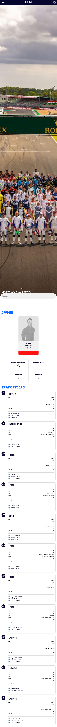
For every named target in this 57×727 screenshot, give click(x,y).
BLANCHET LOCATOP (15, 424)
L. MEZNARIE (12, 638)
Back (8, 305)
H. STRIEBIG (12, 455)
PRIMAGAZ (12, 394)
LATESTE (11, 516)
